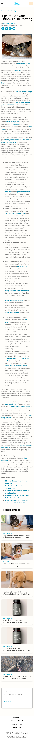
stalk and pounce (13, 122)
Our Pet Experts (13, 11)
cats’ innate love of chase (15, 213)
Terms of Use (17, 717)
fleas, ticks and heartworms (16, 366)
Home (3, 11)
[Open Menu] (2, 3)
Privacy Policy (17, 720)
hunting (4, 83)
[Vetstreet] (16, 3)
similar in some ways (24, 92)
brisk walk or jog (23, 64)
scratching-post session (14, 300)
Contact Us (17, 724)
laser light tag (23, 266)
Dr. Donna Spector (9, 23)
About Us (17, 727)
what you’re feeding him (20, 407)
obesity (8, 192)
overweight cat (11, 404)
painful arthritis (23, 192)
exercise (18, 70)
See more (7, 702)
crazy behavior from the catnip (17, 291)
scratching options (12, 312)
